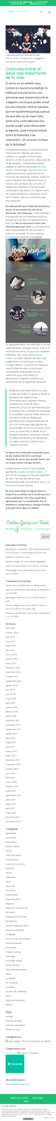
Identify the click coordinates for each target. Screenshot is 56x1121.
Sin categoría (12, 982)
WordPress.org (12, 1029)
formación (10, 912)
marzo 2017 (11, 751)
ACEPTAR (28, 1119)
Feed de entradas (14, 1020)
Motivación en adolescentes (33, 585)
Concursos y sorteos (15, 864)
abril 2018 (10, 703)
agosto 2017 (11, 733)
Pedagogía (11, 934)
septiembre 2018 (13, 681)
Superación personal (15, 1000)
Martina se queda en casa (18, 557)
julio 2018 (10, 689)
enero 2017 (11, 755)
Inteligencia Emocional (16, 916)
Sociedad (10, 987)
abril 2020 (10, 628)
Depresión (10, 877)
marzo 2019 (11, 654)
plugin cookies (49, 1118)
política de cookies (26, 1114)
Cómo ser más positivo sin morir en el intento (27, 566)
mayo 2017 (11, 742)
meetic (39, 471)
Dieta (8, 881)
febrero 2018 (12, 711)
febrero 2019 (12, 659)
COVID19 (10, 868)
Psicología (10, 956)
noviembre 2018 (13, 672)
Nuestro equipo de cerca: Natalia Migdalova (26, 561)
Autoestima (11, 842)
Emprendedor (12, 894)
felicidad (10, 485)
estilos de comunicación (17, 908)
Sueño (8, 996)
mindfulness (11, 921)
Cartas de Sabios (13, 855)
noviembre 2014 (13, 821)
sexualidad (10, 978)
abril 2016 (10, 777)
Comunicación (26, 58)
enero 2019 (11, 663)
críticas (9, 872)
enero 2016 (11, 790)
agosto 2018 (11, 685)
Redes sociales (12, 965)
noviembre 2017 (13, 725)
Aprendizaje (11, 833)
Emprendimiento (13, 899)
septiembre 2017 (13, 729)
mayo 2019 (11, 645)
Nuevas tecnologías (26, 61)
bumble (31, 471)
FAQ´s (26, 1101)
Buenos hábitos (13, 846)
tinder (22, 471)
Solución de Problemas (16, 991)
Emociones (11, 890)
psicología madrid (14, 597)
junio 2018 (10, 694)
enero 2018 (11, 716)
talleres (9, 1004)
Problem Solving (13, 952)
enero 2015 (11, 812)
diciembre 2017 (13, 720)
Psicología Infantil (14, 960)
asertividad (11, 837)
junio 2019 (10, 641)
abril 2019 (10, 650)
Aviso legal (37, 1097)
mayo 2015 (11, 804)
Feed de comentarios (15, 1025)
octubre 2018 (12, 676)
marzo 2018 (11, 707)
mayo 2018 (11, 698)
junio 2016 (10, 773)
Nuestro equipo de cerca (17, 925)
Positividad (11, 947)
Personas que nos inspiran (18, 938)
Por (18, 1084)
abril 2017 (10, 747)
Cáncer (9, 850)
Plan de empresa (13, 943)
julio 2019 (10, 637)
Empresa (10, 903)
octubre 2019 (12, 632)
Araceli (9, 613)
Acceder (9, 1016)
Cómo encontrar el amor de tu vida (22, 55)
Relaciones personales (16, 969)
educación (10, 886)
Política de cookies (19, 1097)
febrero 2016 (12, 786)
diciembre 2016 (13, 760)
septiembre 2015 (13, 795)
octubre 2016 (12, 769)
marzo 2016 (11, 782)
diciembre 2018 (13, 667)
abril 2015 (10, 808)
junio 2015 (10, 799)
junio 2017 (10, 738)
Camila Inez (11, 585)
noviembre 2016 (13, 764)
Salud (8, 974)
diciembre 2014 (13, 817)
